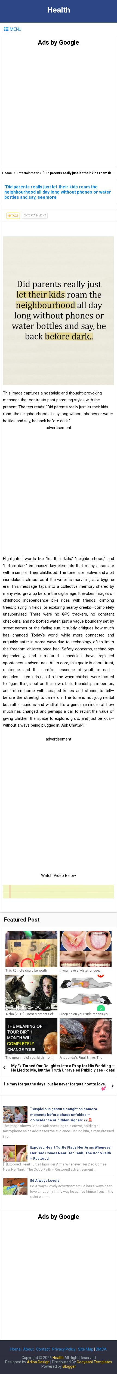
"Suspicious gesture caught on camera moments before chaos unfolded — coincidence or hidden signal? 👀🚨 (63, 1114)
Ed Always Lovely (44, 1181)
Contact (43, 1349)
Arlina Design (38, 1362)
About (28, 1349)
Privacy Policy (64, 1349)
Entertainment (28, 173)
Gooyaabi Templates (94, 1362)
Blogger (69, 1366)
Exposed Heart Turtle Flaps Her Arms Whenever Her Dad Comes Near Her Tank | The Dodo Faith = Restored (71, 1153)
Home (7, 173)
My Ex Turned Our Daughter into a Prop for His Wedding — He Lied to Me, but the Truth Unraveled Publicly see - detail (63, 1068)
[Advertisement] (58, 104)
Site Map (85, 1349)
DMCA (101, 1349)
